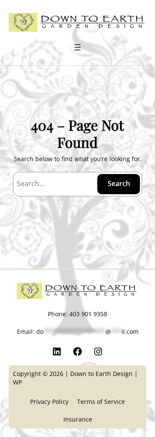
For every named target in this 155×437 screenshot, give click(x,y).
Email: (78, 331)
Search (119, 183)
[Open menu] (77, 47)
